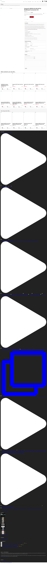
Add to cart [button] (4, 89)
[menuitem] (24, 1)
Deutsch (31, 45)
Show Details (9, 89)
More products (2, 549)
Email (34, 58)
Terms (7, 562)
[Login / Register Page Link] (43, 1)
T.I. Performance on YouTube (4, 534)
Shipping (9, 562)
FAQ (11, 562)
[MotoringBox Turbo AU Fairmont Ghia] (3, 516)
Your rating (11, 8)
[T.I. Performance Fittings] (3, 523)
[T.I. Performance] (3, 1)
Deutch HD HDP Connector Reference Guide (32, 29)
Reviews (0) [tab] (32, 21)
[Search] (45, 1)
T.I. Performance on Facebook (4, 538)
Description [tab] (26, 21)
